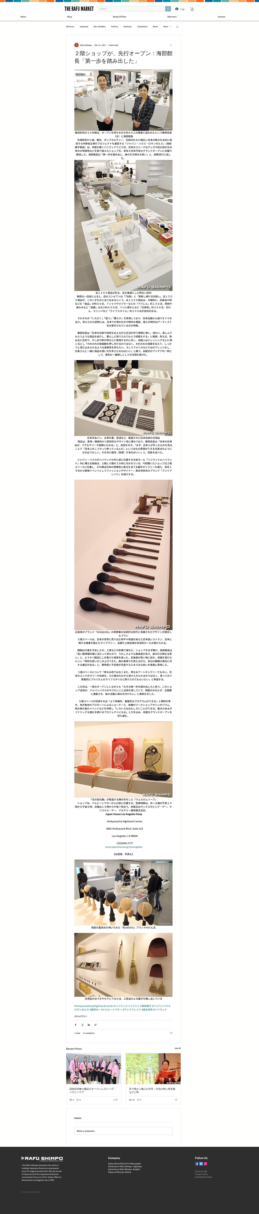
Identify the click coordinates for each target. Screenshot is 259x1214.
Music (155, 26)
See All (178, 1048)
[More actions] (171, 45)
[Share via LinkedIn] (89, 1024)
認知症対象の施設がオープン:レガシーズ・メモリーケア (92, 1090)
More (165, 26)
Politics (114, 26)
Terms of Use (201, 1171)
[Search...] (168, 8)
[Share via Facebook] (75, 1024)
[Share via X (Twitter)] (82, 1024)
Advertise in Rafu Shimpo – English (124, 1169)
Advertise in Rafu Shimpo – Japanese (125, 1166)
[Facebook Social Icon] (196, 1163)
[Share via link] (95, 1024)
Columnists (142, 26)
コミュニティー (80, 1016)
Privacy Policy (201, 1174)
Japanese (83, 26)
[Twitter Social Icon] (201, 1163)
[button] (192, 9)
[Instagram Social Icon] (205, 1163)
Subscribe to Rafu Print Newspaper (124, 1163)
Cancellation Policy (203, 1177)
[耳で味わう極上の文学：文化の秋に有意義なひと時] (153, 1068)
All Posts (70, 26)
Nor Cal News (100, 26)
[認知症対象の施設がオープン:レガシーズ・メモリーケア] (93, 1068)
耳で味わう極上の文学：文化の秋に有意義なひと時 (152, 1090)
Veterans (127, 26)
